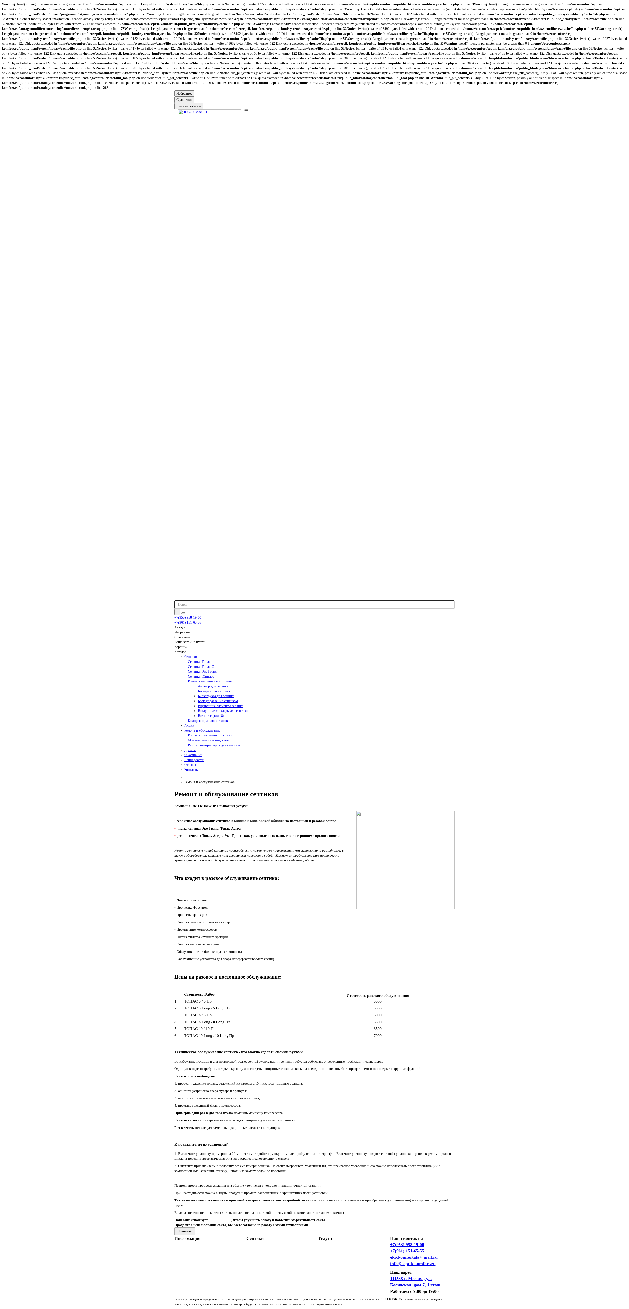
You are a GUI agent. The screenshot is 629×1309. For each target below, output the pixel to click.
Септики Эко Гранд (202, 671)
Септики (190, 657)
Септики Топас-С (201, 666)
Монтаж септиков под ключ (208, 740)
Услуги (325, 1238)
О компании (193, 755)
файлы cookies (220, 1220)
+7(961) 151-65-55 (187, 622)
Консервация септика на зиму (210, 735)
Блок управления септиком (218, 701)
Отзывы (190, 765)
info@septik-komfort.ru (413, 1263)
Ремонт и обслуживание (202, 730)
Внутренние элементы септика (220, 706)
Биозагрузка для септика (216, 696)
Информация (187, 1238)
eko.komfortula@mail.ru (414, 1257)
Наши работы (194, 760)
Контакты (191, 770)
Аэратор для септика (213, 686)
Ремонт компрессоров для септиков (214, 745)
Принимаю (184, 1231)
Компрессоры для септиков (208, 721)
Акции (189, 725)
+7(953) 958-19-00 (187, 617)
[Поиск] (183, 613)
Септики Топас (199, 662)
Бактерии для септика (214, 691)
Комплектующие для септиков (210, 681)
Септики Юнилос (201, 676)
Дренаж (190, 750)
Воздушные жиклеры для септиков (223, 711)
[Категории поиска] (246, 110)
